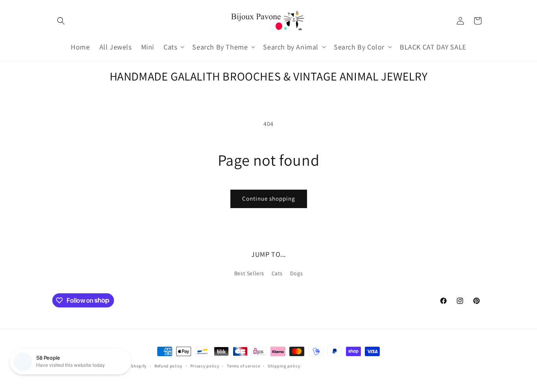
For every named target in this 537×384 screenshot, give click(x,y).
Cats (277, 273)
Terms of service (243, 365)
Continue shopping (268, 198)
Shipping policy (284, 365)
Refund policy (168, 365)
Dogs (296, 273)
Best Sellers (249, 273)
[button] (61, 20)
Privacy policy (204, 365)
